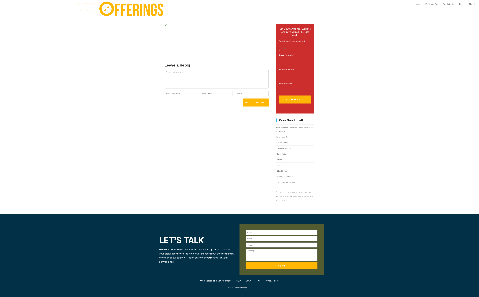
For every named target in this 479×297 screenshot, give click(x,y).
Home (417, 4)
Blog (461, 4)
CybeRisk (279, 160)
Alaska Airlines (282, 154)
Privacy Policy (272, 280)
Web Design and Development (215, 280)
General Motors (282, 143)
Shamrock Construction (285, 182)
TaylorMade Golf (282, 137)
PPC (258, 280)
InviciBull (279, 165)
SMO (248, 280)
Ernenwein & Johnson (284, 148)
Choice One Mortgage (285, 177)
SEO (238, 280)
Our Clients (448, 4)
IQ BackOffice (281, 171)
